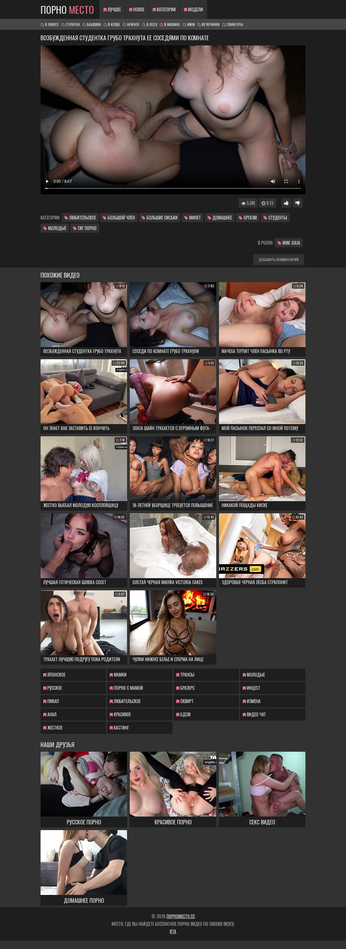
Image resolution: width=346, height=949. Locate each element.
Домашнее (221, 217)
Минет (194, 217)
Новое (138, 9)
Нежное (132, 24)
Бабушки (93, 24)
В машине (171, 24)
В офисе (51, 24)
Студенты (277, 217)
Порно (67, 9)
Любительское (82, 217)
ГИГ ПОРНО (87, 228)
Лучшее (114, 9)
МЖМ (190, 24)
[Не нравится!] (298, 203)
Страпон (72, 24)
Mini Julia (290, 242)
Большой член (121, 217)
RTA (173, 931)
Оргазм (249, 217)
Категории (166, 9)
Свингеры (234, 24)
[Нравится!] (286, 203)
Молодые (56, 228)
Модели (195, 9)
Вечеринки (210, 24)
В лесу (151, 24)
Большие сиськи (161, 217)
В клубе (113, 24)
